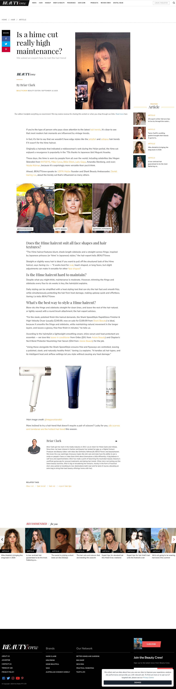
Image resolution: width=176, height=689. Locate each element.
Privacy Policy (8, 672)
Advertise (6, 660)
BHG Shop (80, 660)
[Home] (14, 3)
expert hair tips (65, 486)
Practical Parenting (85, 668)
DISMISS (137, 682)
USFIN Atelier (64, 171)
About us (6, 656)
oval (71, 265)
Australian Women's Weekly (58, 672)
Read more (120, 114)
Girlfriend (50, 660)
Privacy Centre (148, 677)
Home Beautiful (52, 664)
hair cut (52, 486)
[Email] (116, 441)
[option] (12, 543)
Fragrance (71, 3)
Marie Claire (51, 656)
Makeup (48, 3)
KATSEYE (45, 161)
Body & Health (59, 3)
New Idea (80, 664)
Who (48, 668)
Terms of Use (7, 668)
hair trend (41, 486)
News (34, 3)
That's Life (80, 672)
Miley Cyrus (56, 161)
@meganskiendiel (53, 419)
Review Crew (106, 3)
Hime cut (30, 486)
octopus (105, 139)
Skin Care (81, 3)
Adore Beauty (98, 337)
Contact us (6, 664)
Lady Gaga (80, 161)
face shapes (74, 268)
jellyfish (92, 139)
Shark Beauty (99, 320)
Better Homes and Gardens (87, 656)
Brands (50, 648)
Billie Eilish (68, 161)
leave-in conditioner (60, 337)
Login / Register (161, 3)
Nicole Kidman (33, 165)
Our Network (84, 648)
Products (94, 3)
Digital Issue (118, 3)
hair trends (95, 129)
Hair (40, 3)
